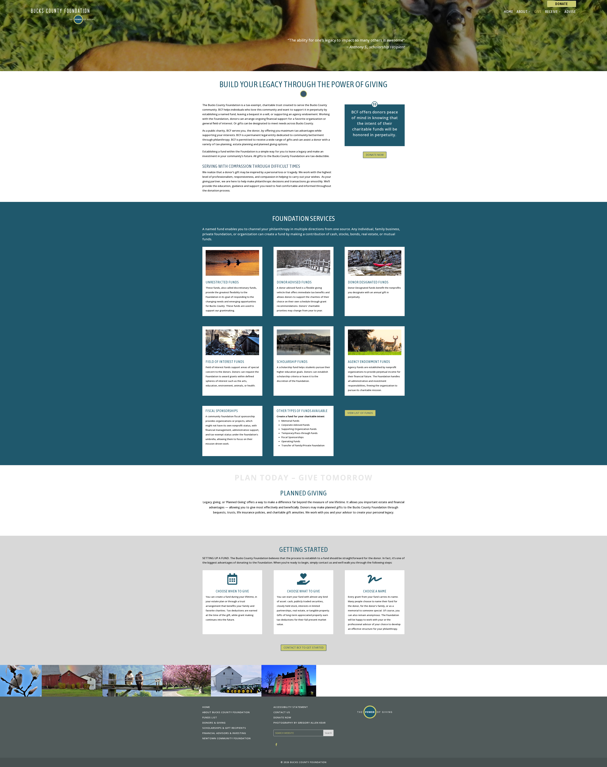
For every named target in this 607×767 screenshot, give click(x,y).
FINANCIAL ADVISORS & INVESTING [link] (224, 733)
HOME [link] (206, 707)
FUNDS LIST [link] (209, 717)
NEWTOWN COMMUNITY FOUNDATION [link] (226, 738)
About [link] (522, 12)
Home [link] (508, 12)
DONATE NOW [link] (282, 717)
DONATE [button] (561, 4)
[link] (62, 23)
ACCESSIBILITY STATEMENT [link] (290, 707)
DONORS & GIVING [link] (214, 722)
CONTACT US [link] (281, 712)
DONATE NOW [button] (375, 155)
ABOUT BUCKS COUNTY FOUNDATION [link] (226, 712)
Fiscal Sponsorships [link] (221, 411)
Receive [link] (551, 12)
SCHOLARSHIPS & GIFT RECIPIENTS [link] (224, 727)
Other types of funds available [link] (302, 411)
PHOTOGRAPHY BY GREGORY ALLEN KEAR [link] (299, 722)
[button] (328, 733)
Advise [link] (570, 12)
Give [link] (538, 12)
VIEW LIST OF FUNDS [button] (360, 413)
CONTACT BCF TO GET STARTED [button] (304, 647)
